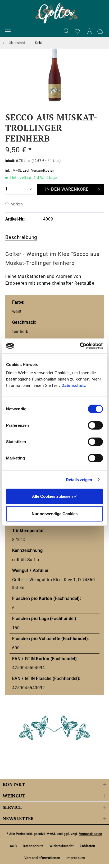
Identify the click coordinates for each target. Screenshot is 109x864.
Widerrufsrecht (61, 846)
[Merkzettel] (77, 31)
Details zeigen (79, 479)
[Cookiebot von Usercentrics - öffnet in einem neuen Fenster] (80, 345)
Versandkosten (90, 834)
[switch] (95, 425)
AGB (13, 846)
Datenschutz (73, 385)
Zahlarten (87, 846)
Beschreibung (21, 237)
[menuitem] (8, 31)
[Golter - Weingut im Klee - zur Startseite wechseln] (56, 13)
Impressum (75, 858)
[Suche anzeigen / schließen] (66, 31)
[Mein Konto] (89, 31)
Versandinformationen (42, 858)
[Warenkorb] (101, 31)
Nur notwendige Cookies (55, 513)
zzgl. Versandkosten (38, 170)
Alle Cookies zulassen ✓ (54, 496)
